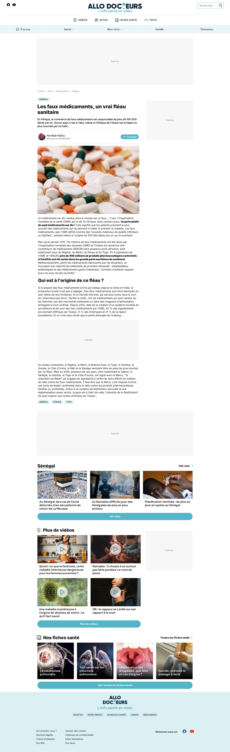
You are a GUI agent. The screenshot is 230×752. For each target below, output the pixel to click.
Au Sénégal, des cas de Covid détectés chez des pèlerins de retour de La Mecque (60, 505)
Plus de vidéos (58, 530)
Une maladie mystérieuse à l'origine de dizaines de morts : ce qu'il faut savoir (61, 612)
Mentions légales (44, 735)
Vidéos (82, 20)
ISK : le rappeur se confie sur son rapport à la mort (114, 611)
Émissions (207, 29)
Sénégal (75, 91)
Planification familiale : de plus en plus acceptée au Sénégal (167, 503)
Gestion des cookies (75, 730)
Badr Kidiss (58, 135)
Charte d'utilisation (45, 739)
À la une (25, 29)
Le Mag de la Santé (116, 715)
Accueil (40, 91)
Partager (132, 136)
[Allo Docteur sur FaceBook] (8, 4)
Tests (153, 20)
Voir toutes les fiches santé (115, 685)
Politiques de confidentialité (79, 735)
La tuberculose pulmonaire (50, 672)
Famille (159, 29)
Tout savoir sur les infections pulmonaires (91, 671)
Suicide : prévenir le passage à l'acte (172, 672)
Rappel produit (95, 715)
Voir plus (115, 516)
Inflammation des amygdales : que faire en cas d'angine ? (133, 671)
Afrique (57, 402)
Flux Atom (70, 743)
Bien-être (113, 29)
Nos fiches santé (61, 637)
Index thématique (74, 739)
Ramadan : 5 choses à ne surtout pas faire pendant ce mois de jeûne (114, 569)
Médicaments (62, 91)
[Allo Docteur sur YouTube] (192, 731)
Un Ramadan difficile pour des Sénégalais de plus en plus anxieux (112, 505)
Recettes (78, 715)
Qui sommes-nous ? (46, 730)
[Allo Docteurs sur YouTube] (14, 4)
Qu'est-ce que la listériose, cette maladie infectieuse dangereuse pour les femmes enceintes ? (61, 569)
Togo (69, 402)
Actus (104, 20)
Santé (67, 29)
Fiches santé (128, 20)
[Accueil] (115, 702)
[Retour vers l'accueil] (115, 7)
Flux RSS (40, 743)
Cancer (134, 715)
